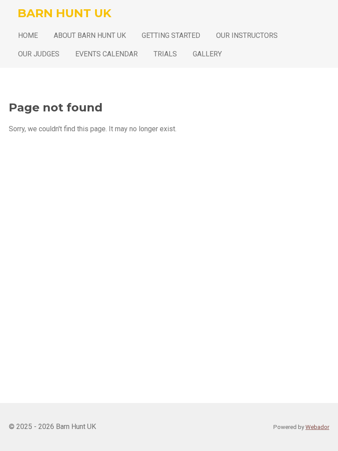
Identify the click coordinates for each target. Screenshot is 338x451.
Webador (317, 427)
